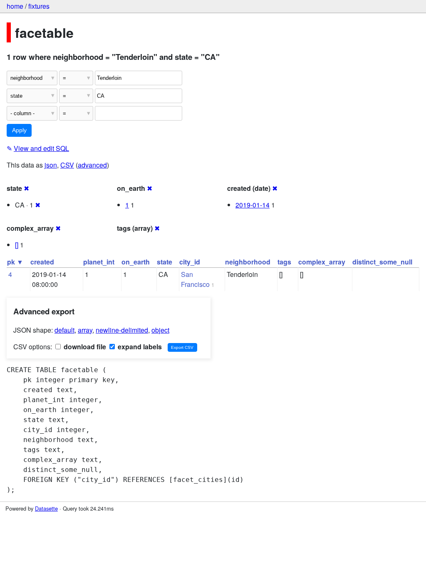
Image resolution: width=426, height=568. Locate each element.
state (164, 262)
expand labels (139, 346)
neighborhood (247, 262)
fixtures (39, 6)
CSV (67, 165)
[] (16, 244)
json (51, 165)
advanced (92, 165)
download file (84, 346)
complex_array (321, 262)
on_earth (135, 262)
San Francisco (195, 279)
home (15, 6)
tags (284, 262)
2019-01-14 (252, 205)
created (42, 262)
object (160, 330)
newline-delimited (122, 330)
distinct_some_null (382, 262)
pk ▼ (15, 262)
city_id (189, 262)
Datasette (46, 508)
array (85, 330)
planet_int (98, 262)
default (64, 330)
